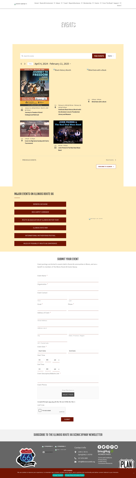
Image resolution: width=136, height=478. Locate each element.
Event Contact (42, 293)
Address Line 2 (42, 328)
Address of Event (44, 313)
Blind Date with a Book (99, 102)
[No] (134, 473)
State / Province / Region (76, 335)
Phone (71, 304)
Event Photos (42, 385)
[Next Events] (25, 64)
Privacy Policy (102, 459)
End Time (40, 364)
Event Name (42, 276)
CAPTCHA (40, 405)
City (39, 335)
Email (40, 304)
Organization (42, 284)
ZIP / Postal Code (43, 343)
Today (30, 63)
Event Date (42, 347)
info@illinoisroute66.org (86, 462)
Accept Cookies (58, 475)
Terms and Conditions (105, 458)
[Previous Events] (21, 64)
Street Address (42, 320)
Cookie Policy (102, 461)
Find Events (99, 56)
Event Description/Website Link (49, 373)
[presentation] (51, 410)
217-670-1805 (83, 458)
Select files (68, 394)
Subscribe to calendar (105, 166)
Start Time (41, 355)
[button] (40, 204)
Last (70, 301)
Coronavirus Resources (105, 463)
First (39, 301)
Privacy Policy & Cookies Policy (74, 475)
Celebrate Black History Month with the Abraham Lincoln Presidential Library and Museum (69, 112)
